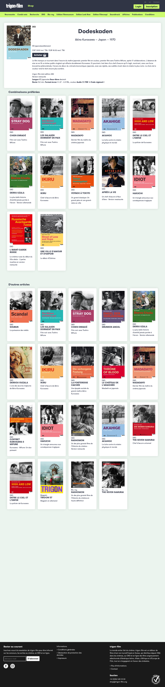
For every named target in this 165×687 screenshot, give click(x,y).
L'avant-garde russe (18, 251)
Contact (156, 2)
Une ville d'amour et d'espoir (51, 252)
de (145, 2)
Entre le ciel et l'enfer (142, 136)
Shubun (14, 327)
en (150, 2)
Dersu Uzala (17, 193)
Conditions (149, 15)
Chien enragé (18, 135)
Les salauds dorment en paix (50, 136)
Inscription (152, 6)
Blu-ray (51, 15)
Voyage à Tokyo (80, 193)
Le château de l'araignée (110, 383)
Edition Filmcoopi (100, 15)
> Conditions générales (66, 650)
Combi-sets (22, 15)
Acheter (38, 55)
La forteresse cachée (79, 383)
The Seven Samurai (144, 440)
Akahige (107, 135)
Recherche (34, 15)
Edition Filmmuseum (65, 15)
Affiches (126, 15)
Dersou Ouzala (19, 382)
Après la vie (109, 192)
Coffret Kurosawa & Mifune (17, 442)
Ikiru (43, 193)
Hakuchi (138, 193)
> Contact (114, 669)
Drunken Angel (111, 327)
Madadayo (77, 135)
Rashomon (77, 440)
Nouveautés (10, 15)
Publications (137, 15)
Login (138, 6)
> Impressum (62, 658)
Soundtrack (115, 15)
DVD (43, 15)
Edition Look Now (83, 15)
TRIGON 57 (46, 497)
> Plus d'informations (118, 666)
